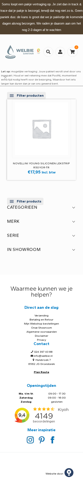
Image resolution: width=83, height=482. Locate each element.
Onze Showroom (41, 327)
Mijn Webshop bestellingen (41, 323)
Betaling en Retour (41, 319)
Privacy (41, 339)
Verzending (41, 315)
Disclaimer (41, 335)
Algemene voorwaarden (41, 331)
